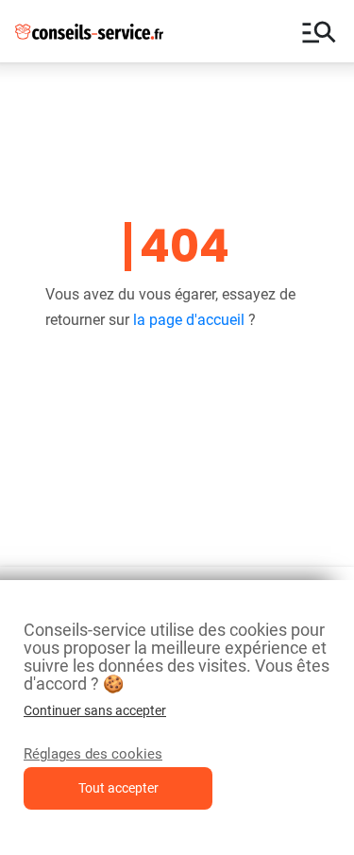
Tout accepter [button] (118, 787)
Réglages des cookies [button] (93, 753)
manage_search (319, 31)
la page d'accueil (188, 320)
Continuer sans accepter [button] (95, 710)
